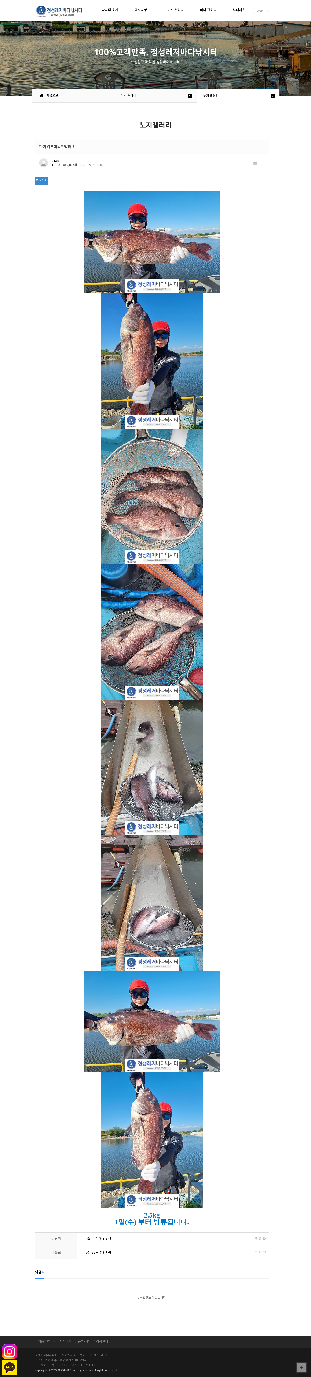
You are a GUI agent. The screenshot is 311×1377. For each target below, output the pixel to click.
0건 (57, 165)
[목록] (255, 164)
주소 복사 (41, 181)
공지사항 (140, 10)
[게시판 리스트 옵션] (264, 164)
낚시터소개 (63, 1342)
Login (260, 10)
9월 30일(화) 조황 (98, 1239)
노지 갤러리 (175, 10)
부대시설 (239, 10)
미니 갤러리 (208, 10)
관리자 (56, 161)
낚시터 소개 (110, 10)
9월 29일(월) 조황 (98, 1252)
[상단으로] (301, 1367)
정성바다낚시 (62, 11)
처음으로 (52, 95)
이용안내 (102, 1342)
